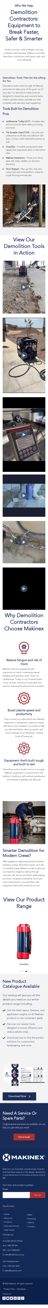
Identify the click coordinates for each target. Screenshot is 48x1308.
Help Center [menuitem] (9, 1230)
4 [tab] (26, 971)
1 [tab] (19, 971)
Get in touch (24, 1137)
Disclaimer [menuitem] (21, 1289)
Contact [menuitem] (31, 1227)
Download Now (17, 1096)
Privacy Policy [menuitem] (9, 1289)
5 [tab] (28, 971)
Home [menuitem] (6, 1214)
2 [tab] (22, 971)
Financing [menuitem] (32, 1219)
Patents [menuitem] (31, 1223)
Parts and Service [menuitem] (11, 1226)
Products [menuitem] (8, 1222)
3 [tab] (24, 971)
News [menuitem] (30, 1215)
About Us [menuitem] (8, 1218)
